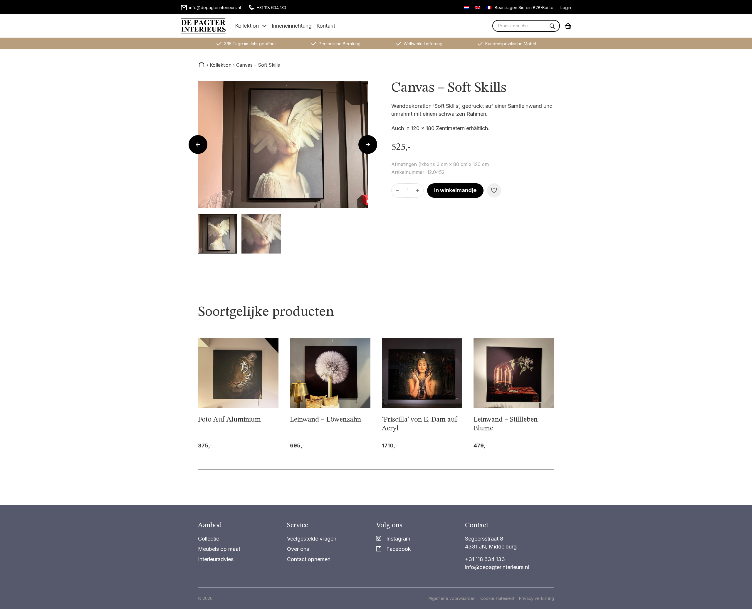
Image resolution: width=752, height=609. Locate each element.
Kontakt (325, 26)
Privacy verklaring (536, 598)
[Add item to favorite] (494, 190)
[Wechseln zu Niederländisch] (466, 7)
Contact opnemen (308, 559)
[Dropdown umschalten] (264, 25)
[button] (217, 234)
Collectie (208, 539)
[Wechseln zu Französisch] (488, 7)
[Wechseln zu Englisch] (477, 7)
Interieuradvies (216, 559)
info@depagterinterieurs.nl (497, 567)
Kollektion (247, 26)
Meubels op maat (219, 549)
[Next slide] (367, 144)
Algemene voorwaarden (452, 598)
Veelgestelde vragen (311, 539)
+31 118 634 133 (485, 559)
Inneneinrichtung (292, 26)
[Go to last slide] (198, 144)
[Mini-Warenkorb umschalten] (568, 26)
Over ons (298, 549)
